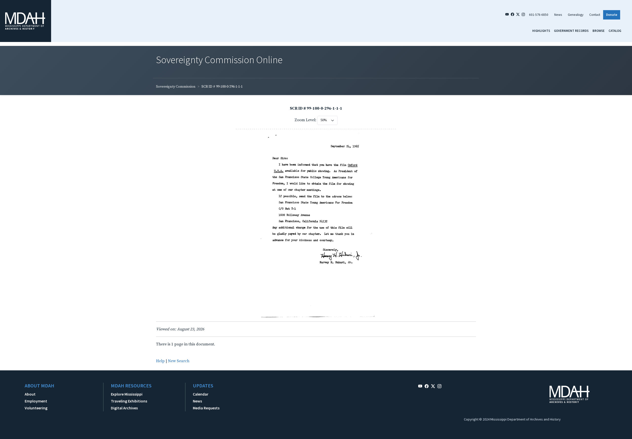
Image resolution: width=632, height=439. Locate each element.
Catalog (615, 31)
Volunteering (36, 407)
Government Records (571, 31)
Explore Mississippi (126, 394)
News (558, 15)
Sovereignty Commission (176, 86)
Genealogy (575, 15)
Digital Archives (124, 407)
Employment (36, 401)
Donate (611, 15)
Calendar (200, 394)
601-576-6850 (538, 15)
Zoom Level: (305, 120)
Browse (598, 31)
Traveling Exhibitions (129, 401)
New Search (178, 361)
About (30, 394)
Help (160, 361)
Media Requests (206, 407)
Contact (594, 15)
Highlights (541, 31)
